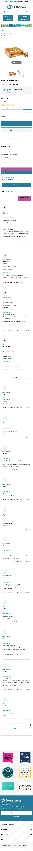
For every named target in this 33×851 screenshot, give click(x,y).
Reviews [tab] (4, 169)
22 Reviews (15, 84)
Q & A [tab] (3, 172)
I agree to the (17, 138)
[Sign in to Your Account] (16, 12)
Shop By (8, 18)
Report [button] (17, 245)
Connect (4, 839)
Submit (27, 111)
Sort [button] (4, 191)
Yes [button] (14, 245)
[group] (16, 177)
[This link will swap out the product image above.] (16, 52)
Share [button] (21, 245)
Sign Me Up (16, 816)
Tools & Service (7, 824)
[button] (15, 727)
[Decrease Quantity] (7, 116)
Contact (4, 834)
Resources (5, 829)
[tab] (24, 198)
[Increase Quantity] (14, 116)
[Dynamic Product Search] (5, 12)
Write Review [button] (16, 185)
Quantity (3, 116)
